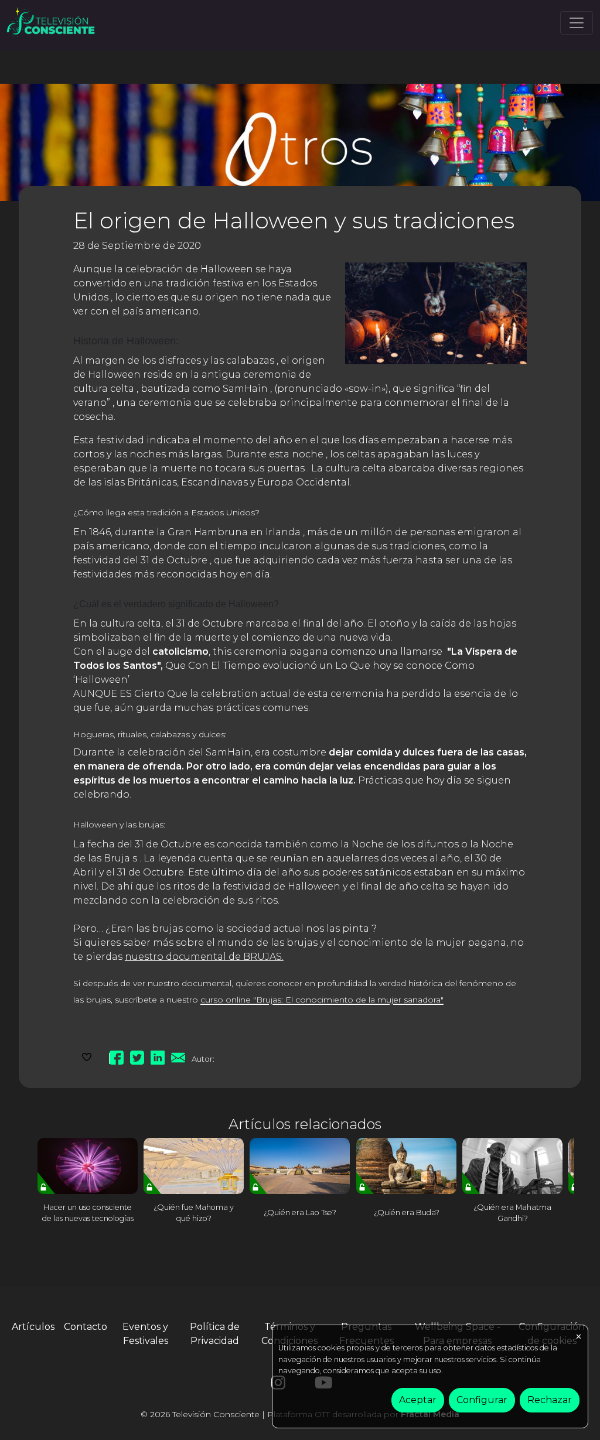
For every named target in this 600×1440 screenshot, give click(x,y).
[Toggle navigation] (576, 23)
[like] (86, 1056)
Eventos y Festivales (145, 1333)
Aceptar (418, 1399)
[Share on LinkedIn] (158, 1056)
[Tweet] (137, 1056)
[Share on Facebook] (117, 1056)
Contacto (85, 1326)
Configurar (481, 1399)
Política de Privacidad (215, 1333)
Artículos (33, 1326)
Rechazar (549, 1399)
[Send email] (178, 1056)
